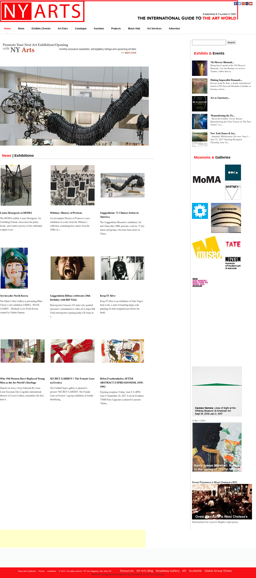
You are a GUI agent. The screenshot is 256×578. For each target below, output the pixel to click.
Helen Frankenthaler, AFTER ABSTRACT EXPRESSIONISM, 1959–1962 (122, 382)
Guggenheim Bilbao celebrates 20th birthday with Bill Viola (70, 297)
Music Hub (134, 28)
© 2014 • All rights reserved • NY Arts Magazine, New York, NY (85, 571)
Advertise (174, 28)
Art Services (154, 28)
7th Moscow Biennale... (222, 62)
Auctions (99, 28)
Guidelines (51, 571)
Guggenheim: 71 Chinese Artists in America (119, 214)
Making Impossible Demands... (226, 80)
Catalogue (81, 28)
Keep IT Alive (108, 295)
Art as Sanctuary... (220, 97)
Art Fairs (63, 28)
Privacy (42, 571)
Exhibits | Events (41, 28)
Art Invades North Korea (14, 295)
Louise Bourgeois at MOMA (16, 212)
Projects (116, 28)
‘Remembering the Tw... (222, 115)
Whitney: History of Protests (66, 212)
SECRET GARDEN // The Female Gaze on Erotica (72, 380)
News (21, 28)
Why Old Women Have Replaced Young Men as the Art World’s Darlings (22, 380)
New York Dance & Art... (223, 133)
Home (7, 28)
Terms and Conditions (27, 571)
